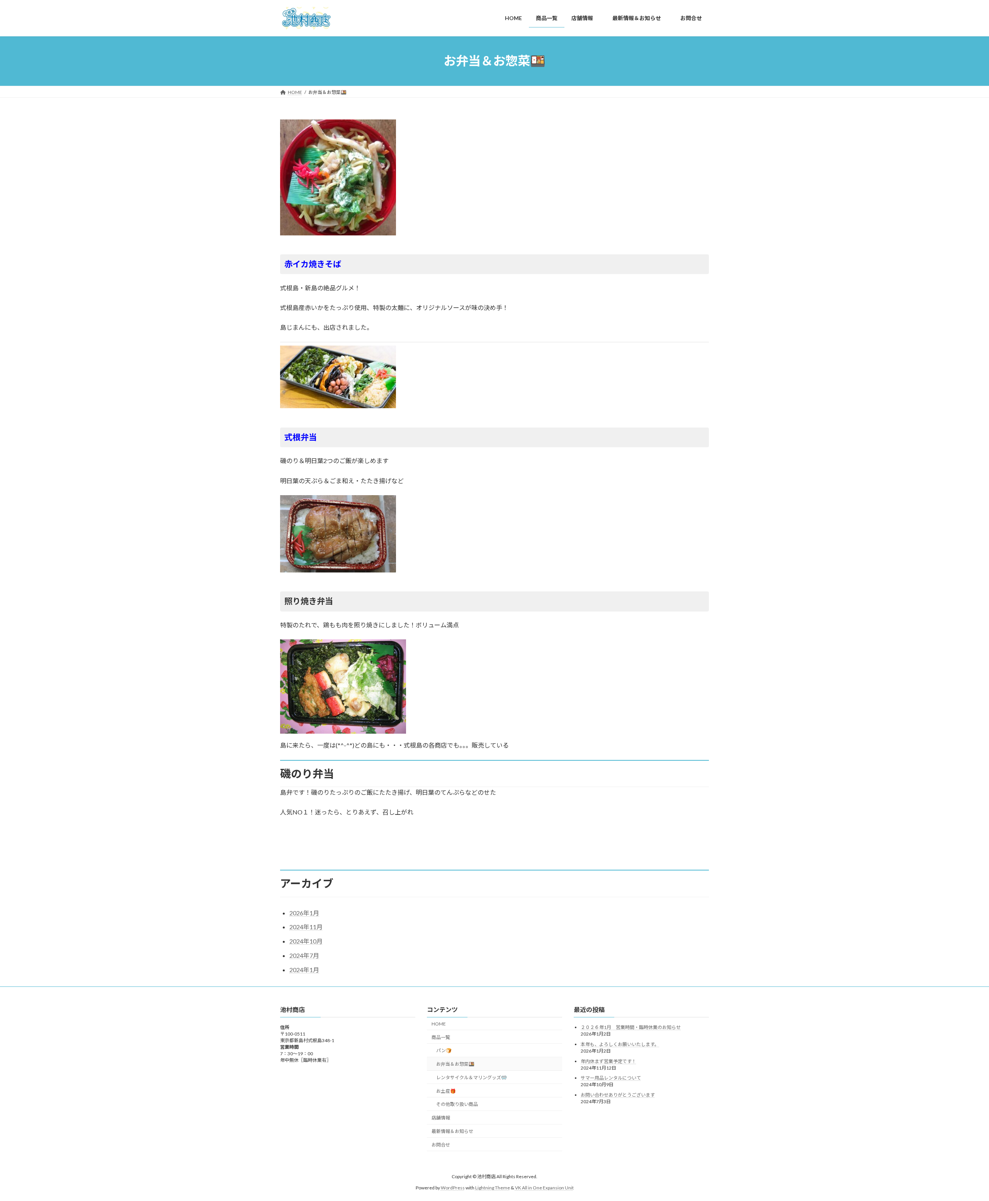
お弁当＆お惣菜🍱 (455, 1064)
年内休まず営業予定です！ (608, 1061)
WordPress (453, 1187)
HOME (439, 1023)
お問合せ (441, 1145)
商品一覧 (441, 1037)
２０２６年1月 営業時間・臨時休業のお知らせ (631, 1027)
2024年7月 (304, 955)
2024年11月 (306, 926)
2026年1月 (304, 913)
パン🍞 (444, 1050)
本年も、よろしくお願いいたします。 (620, 1044)
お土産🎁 (446, 1091)
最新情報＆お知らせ (457, 1131)
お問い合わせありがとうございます (618, 1094)
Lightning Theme (492, 1187)
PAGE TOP (960, 1157)
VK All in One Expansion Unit (544, 1187)
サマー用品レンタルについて (611, 1078)
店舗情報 (441, 1118)
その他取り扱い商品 (457, 1104)
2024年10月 (306, 941)
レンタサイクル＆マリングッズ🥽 (471, 1077)
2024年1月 (304, 969)
